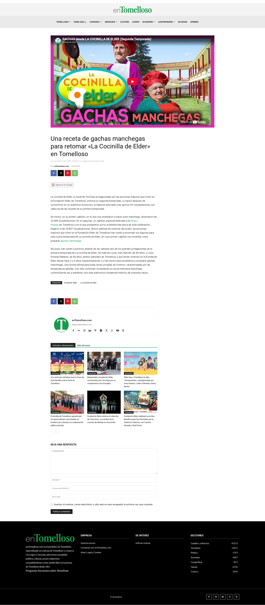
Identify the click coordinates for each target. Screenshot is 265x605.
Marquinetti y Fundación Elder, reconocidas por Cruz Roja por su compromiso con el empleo (101, 380)
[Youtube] (118, 331)
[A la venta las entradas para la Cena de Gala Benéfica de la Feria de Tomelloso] (67, 363)
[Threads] (124, 331)
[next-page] (57, 431)
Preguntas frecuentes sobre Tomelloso (47, 570)
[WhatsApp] (75, 173)
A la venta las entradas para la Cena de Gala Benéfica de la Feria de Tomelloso (67, 380)
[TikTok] (229, 596)
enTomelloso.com (61, 166)
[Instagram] (85, 331)
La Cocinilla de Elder (89, 282)
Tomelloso (55, 373)
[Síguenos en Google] (62, 190)
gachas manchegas (71, 240)
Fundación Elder (70, 282)
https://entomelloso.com (82, 325)
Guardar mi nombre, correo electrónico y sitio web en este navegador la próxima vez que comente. (103, 504)
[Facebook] (54, 173)
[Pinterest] (68, 173)
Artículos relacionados (63, 345)
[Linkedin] (91, 331)
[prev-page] (52, 431)
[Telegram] (102, 331)
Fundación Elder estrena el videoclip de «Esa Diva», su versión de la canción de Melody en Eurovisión (102, 419)
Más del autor (83, 345)
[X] (61, 173)
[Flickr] (80, 331)
